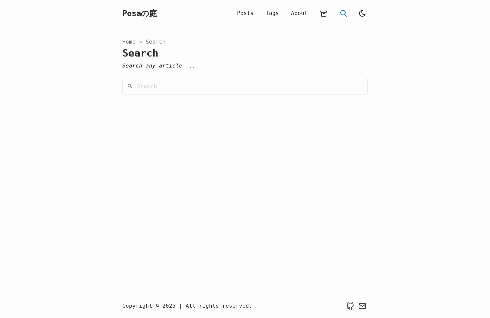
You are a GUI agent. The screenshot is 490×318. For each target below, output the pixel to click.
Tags (272, 13)
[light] (362, 13)
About (299, 13)
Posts (245, 13)
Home (129, 42)
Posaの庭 (139, 13)
